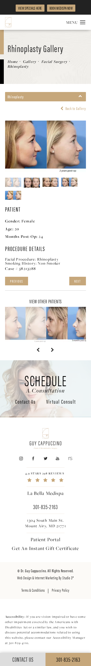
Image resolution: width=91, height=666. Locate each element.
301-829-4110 (18, 643)
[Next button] (53, 349)
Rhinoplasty (18, 66)
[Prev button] (38, 349)
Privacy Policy (61, 590)
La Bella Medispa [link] (45, 493)
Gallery (29, 61)
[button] (82, 22)
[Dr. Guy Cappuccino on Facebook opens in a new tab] (33, 458)
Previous (16, 281)
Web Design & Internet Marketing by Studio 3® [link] (45, 578)
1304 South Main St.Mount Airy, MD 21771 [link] (45, 523)
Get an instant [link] (45, 548)
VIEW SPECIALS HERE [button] (30, 8)
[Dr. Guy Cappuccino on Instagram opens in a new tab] (21, 458)
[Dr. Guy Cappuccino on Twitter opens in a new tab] (45, 458)
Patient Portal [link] (45, 539)
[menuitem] (21, 458)
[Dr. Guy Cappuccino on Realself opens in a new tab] (70, 458)
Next (77, 281)
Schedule (46, 383)
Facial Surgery (54, 61)
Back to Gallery (75, 108)
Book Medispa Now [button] (61, 8)
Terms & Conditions (33, 590)
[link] (45, 477)
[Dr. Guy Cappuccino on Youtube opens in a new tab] (57, 458)
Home (13, 61)
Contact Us (25, 402)
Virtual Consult (61, 402)
